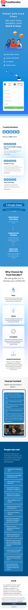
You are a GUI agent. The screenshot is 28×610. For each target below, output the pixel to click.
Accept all (14, 603)
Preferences (14, 606)
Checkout (15, 107)
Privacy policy (20, 601)
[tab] (8, 84)
